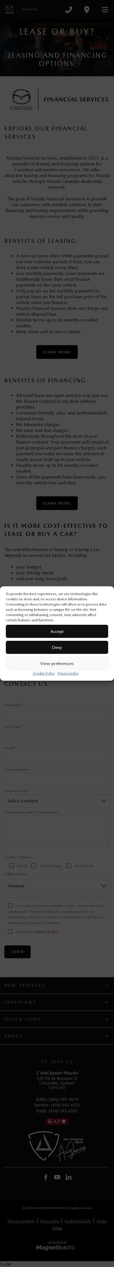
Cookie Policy (44, 673)
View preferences (57, 663)
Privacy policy (68, 673)
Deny (57, 647)
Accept (57, 631)
